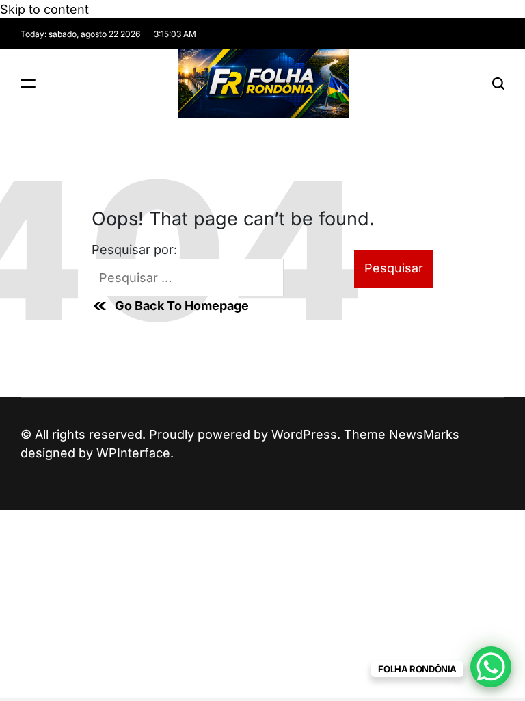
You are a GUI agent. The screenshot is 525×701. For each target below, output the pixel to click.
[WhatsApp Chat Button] (490, 666)
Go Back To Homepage (182, 305)
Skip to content (44, 9)
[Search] (498, 83)
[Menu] (28, 83)
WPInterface (133, 453)
